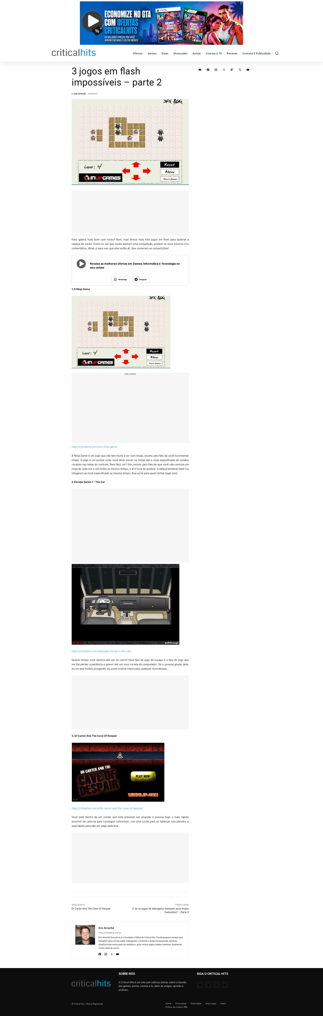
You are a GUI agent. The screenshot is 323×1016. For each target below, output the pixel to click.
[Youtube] (117, 953)
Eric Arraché (80, 93)
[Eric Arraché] (85, 940)
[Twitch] (232, 69)
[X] (111, 953)
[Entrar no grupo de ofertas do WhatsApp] (161, 24)
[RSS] (224, 69)
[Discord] (200, 69)
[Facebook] (100, 953)
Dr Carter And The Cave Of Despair (91, 908)
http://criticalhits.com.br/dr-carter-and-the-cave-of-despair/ (107, 808)
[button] (277, 53)
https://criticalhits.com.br (110, 933)
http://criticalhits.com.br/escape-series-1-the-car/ (101, 651)
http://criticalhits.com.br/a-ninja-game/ (94, 446)
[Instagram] (105, 953)
